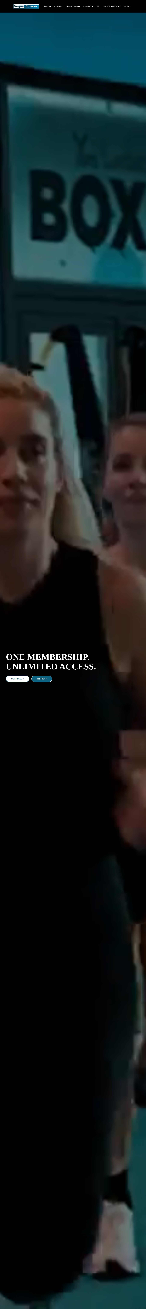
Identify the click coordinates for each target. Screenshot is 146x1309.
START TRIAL (17, 679)
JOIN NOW (42, 679)
